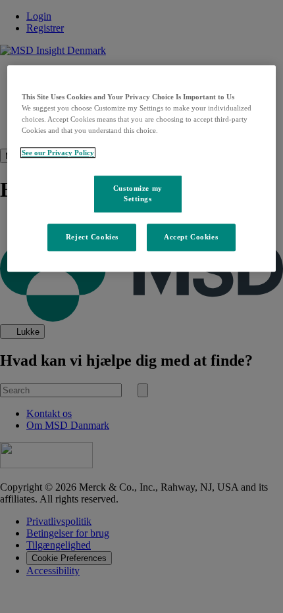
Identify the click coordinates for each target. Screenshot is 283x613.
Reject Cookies (92, 237)
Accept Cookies (191, 237)
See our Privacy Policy (58, 153)
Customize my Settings (138, 193)
